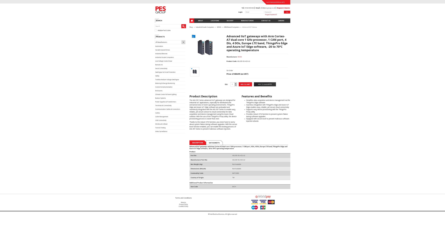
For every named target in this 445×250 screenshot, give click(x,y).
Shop (191, 27)
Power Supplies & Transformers (165, 102)
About (200, 21)
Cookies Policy (183, 206)
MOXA (219, 27)
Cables (157, 113)
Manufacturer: (232, 57)
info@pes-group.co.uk (268, 8)
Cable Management (161, 117)
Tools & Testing (160, 128)
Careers (281, 21)
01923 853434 (249, 8)
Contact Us (265, 21)
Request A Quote (283, 8)
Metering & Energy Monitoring (165, 83)
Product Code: (232, 61)
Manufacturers (247, 21)
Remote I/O (159, 65)
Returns (183, 202)
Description (197, 143)
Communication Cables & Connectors (167, 109)
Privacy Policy (183, 204)
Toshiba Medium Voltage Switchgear (167, 80)
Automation (159, 46)
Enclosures (158, 91)
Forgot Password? (271, 15)
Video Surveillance (161, 131)
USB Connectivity (160, 120)
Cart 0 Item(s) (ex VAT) (275, 2)
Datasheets (214, 143)
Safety (157, 76)
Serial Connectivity (161, 68)
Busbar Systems (160, 98)
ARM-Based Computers (231, 27)
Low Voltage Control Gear (163, 61)
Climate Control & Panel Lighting (165, 94)
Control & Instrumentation (163, 87)
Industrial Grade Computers (164, 57)
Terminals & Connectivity (163, 105)
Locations (215, 21)
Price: (229, 74)
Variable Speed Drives (162, 50)
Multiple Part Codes (164, 30)
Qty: (226, 84)
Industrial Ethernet (161, 54)
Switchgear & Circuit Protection (165, 72)
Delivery (230, 21)
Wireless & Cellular (161, 124)
